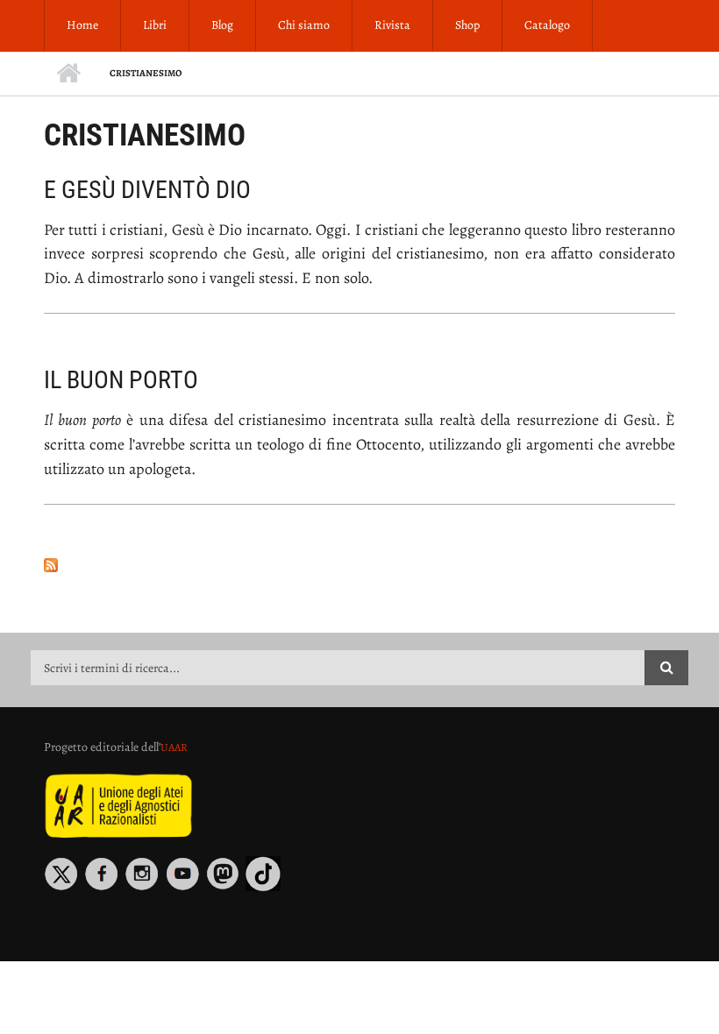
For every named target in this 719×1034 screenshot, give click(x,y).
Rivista (392, 25)
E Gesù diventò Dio (147, 189)
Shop (467, 25)
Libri (155, 25)
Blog (222, 25)
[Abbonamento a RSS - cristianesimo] (359, 565)
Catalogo (547, 25)
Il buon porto (121, 379)
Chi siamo (304, 25)
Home (82, 25)
